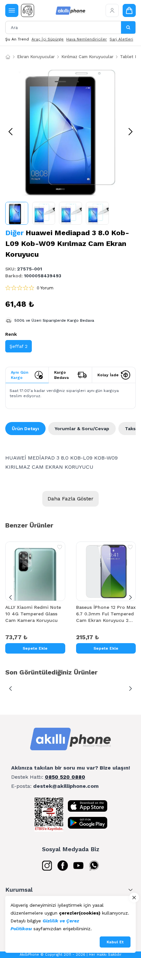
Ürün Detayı (25, 428)
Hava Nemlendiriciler (86, 39)
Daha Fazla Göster (70, 498)
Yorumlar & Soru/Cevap (82, 428)
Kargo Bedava (61, 375)
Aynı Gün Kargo (19, 375)
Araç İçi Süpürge (47, 39)
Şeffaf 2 (19, 346)
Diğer (14, 233)
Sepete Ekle (35, 648)
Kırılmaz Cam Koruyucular (87, 56)
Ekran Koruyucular (36, 56)
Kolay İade (108, 375)
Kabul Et (115, 942)
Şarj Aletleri (121, 39)
